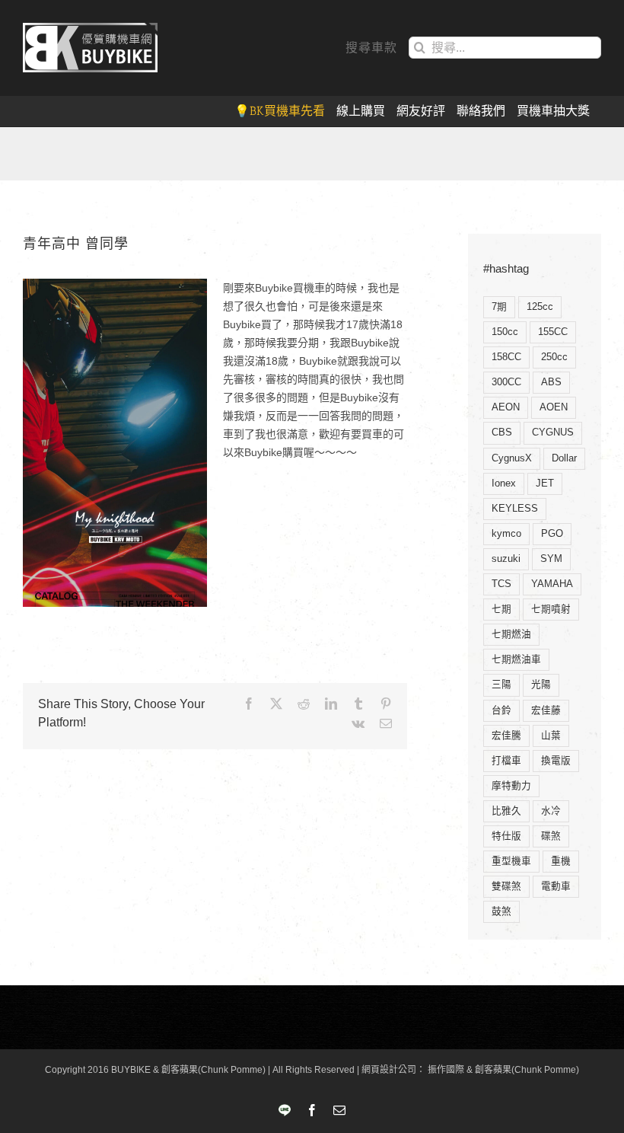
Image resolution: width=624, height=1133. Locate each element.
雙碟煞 (506, 886)
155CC (553, 332)
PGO (552, 533)
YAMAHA (552, 584)
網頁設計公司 (388, 1069)
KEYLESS (515, 508)
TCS (501, 584)
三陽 (501, 684)
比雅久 (506, 811)
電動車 (556, 886)
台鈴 (501, 710)
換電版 (556, 760)
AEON (506, 407)
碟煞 (551, 836)
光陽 (541, 684)
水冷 (551, 811)
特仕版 (506, 836)
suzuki (506, 559)
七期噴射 (551, 609)
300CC (506, 382)
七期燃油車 (516, 659)
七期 (501, 609)
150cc (505, 332)
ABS (551, 382)
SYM (551, 559)
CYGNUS (553, 432)
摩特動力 (511, 785)
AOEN (554, 407)
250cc (554, 357)
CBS (502, 432)
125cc (540, 307)
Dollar (564, 458)
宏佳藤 (546, 710)
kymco (506, 533)
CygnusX (512, 458)
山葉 (551, 735)
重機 (561, 861)
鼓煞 (501, 911)
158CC (506, 357)
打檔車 (506, 760)
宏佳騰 (506, 735)
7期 (499, 307)
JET (545, 483)
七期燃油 (511, 634)
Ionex (504, 483)
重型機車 (511, 861)
